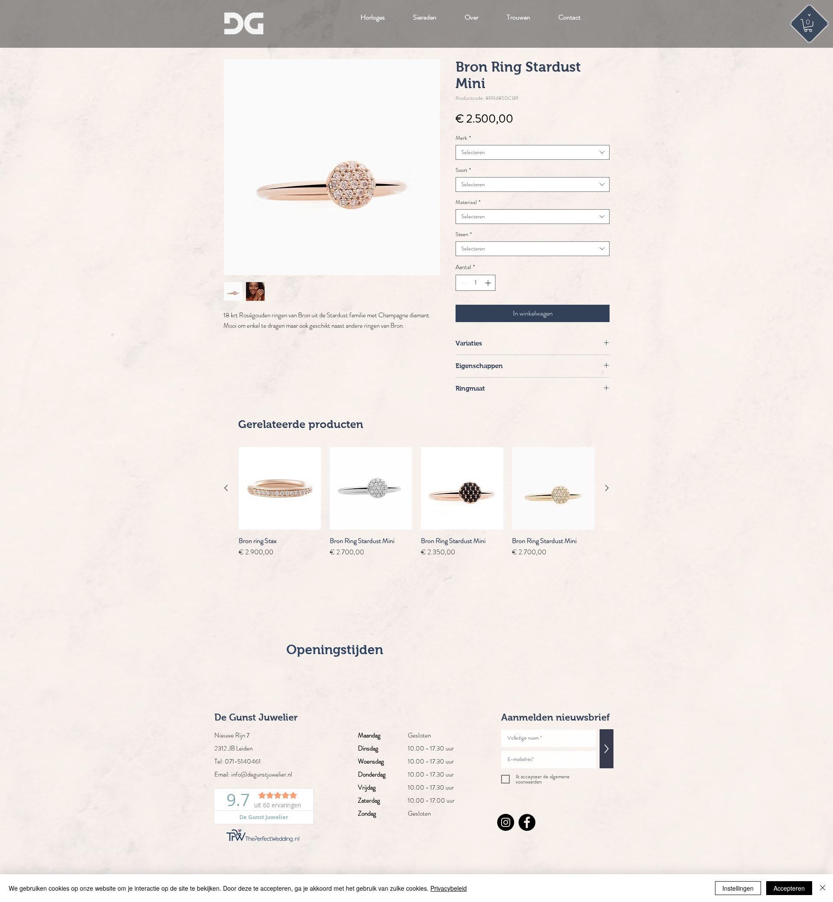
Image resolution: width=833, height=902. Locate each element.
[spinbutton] (475, 282)
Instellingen (738, 888)
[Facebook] (526, 822)
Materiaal (468, 202)
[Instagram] (505, 822)
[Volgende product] (607, 488)
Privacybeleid (448, 888)
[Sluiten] (822, 888)
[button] (808, 25)
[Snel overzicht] (280, 488)
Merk (463, 138)
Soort (463, 170)
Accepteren (789, 888)
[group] (416, 502)
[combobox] (533, 152)
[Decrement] (462, 282)
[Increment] (488, 282)
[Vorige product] (226, 488)
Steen (464, 234)
